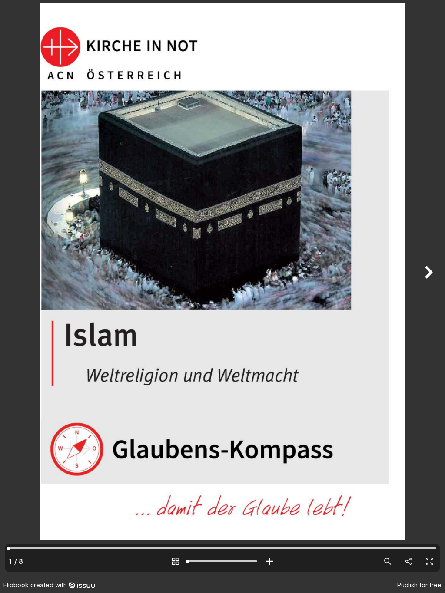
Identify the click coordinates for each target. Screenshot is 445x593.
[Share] (408, 561)
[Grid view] (175, 561)
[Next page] (427, 288)
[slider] (222, 561)
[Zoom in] (269, 561)
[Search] (387, 561)
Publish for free (419, 585)
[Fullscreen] (429, 561)
